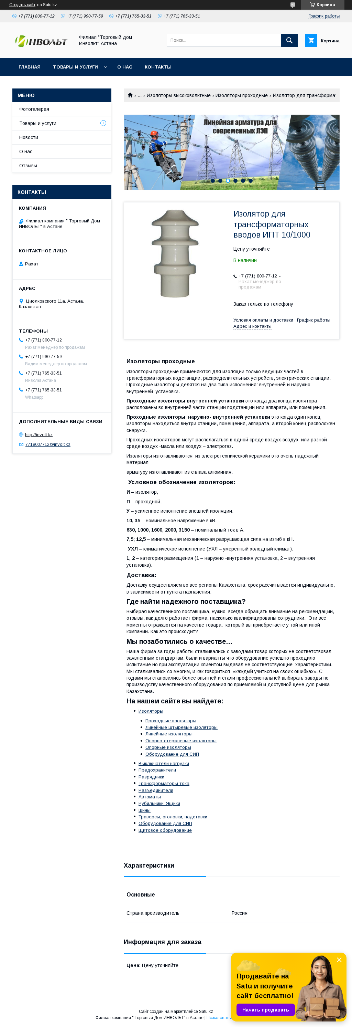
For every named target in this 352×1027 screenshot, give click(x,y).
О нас (124, 67)
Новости (28, 137)
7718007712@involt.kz (47, 444)
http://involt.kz (39, 434)
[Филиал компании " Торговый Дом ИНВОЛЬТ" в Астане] (41, 49)
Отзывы (28, 165)
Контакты (158, 67)
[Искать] (289, 40)
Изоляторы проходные (242, 95)
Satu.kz (206, 1011)
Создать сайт (22, 4)
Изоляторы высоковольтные (179, 95)
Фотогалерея (34, 109)
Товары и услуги (75, 67)
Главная (30, 67)
